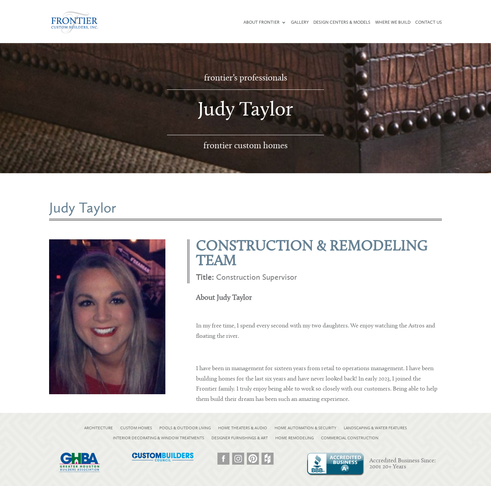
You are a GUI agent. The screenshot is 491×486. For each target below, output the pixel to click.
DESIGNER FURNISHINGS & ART (239, 438)
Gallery (300, 22)
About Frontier (261, 22)
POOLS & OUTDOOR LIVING (185, 428)
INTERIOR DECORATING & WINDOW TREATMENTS (158, 438)
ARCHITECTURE (98, 428)
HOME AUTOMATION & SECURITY (305, 428)
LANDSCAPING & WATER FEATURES (375, 428)
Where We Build (393, 22)
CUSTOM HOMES (136, 428)
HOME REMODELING (294, 438)
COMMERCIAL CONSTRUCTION (349, 438)
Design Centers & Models (341, 22)
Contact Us (428, 22)
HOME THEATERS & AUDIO (242, 428)
